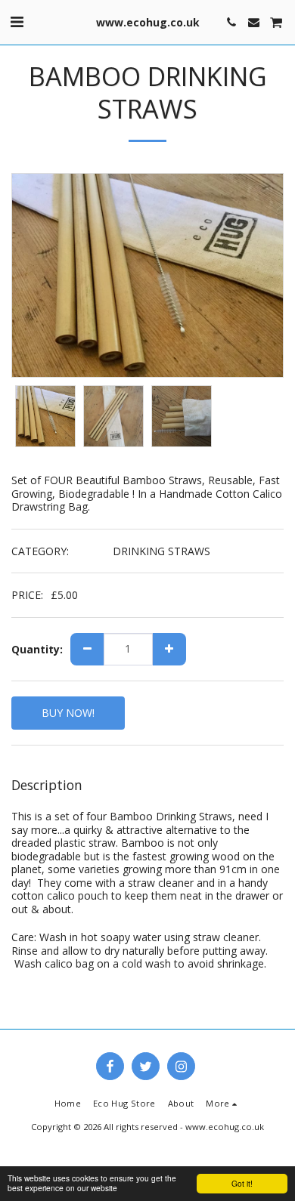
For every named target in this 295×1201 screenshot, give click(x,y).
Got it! (242, 1183)
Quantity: (37, 649)
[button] (17, 21)
